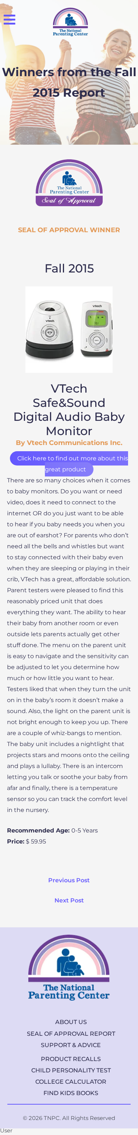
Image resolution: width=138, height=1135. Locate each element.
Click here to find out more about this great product (72, 464)
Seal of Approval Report (71, 1033)
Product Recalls (71, 1059)
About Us (71, 1022)
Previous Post (69, 880)
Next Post (69, 900)
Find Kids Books (70, 1093)
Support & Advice (71, 1045)
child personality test (71, 1070)
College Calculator (70, 1081)
